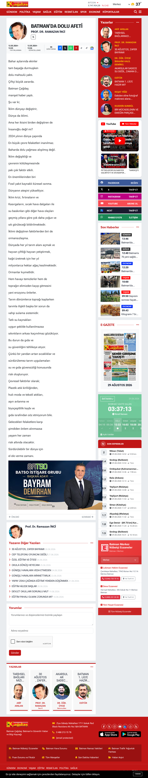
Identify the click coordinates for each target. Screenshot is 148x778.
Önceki (15, 517)
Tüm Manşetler (53, 757)
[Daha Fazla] (76, 48)
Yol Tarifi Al (129, 579)
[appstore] (108, 734)
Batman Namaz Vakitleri (90, 748)
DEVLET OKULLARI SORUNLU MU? (30, 591)
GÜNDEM (12, 11)
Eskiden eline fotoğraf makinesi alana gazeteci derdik (126, 97)
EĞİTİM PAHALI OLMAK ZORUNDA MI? (32, 596)
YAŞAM (37, 11)
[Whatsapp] (130, 726)
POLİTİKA (25, 11)
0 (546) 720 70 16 (112, 579)
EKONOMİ (94, 11)
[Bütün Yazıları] (91, 542)
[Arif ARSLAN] (19, 691)
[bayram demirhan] (55, 485)
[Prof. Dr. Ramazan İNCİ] (18, 30)
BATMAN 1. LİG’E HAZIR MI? (83, 677)
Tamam (138, 774)
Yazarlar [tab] (15, 666)
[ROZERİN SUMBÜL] (106, 109)
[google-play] (130, 734)
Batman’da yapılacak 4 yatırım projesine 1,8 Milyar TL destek (130, 269)
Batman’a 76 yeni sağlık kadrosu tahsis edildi (130, 255)
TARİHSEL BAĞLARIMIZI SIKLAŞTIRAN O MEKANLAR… (19, 677)
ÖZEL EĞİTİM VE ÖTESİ (24, 559)
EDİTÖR (83, 703)
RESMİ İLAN (71, 11)
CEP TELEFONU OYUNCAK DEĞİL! (30, 554)
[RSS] (136, 726)
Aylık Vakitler (108, 434)
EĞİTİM (58, 11)
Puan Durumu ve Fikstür (23, 757)
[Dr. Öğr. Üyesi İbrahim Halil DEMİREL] (62, 691)
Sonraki (86, 517)
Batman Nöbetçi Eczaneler (25, 748)
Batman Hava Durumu (56, 748)
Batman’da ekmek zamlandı (130, 240)
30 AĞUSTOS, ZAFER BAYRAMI (28, 549)
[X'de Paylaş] (65, 48)
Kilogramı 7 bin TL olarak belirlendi (129, 312)
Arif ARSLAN (19, 704)
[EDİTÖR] (83, 691)
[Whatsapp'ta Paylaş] (70, 48)
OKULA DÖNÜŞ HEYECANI (26, 565)
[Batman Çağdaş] (17, 4)
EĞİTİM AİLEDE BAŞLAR (24, 586)
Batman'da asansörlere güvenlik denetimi (127, 283)
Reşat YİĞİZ (121, 92)
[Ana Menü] (140, 12)
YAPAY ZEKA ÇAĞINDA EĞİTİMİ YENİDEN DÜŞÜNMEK (40, 580)
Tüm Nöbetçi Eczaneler (121, 611)
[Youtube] (120, 726)
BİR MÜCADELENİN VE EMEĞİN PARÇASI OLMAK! (126, 111)
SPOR (83, 11)
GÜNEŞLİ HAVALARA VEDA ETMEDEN (32, 570)
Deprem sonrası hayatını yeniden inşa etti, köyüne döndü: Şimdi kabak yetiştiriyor (129, 298)
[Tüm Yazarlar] (91, 666)
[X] (33, 37)
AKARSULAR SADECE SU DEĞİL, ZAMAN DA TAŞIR (62, 677)
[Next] (125, 726)
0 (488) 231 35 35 (112, 597)
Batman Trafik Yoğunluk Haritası (121, 750)
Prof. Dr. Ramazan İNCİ (48, 31)
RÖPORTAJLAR (111, 11)
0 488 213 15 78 (63, 732)
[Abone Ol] (92, 48)
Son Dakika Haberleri (88, 757)
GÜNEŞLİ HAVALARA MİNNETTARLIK (31, 575)
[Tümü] (137, 22)
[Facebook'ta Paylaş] (60, 48)
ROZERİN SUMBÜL (124, 106)
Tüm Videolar (131, 124)
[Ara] (136, 12)
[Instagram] (114, 726)
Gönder (15, 652)
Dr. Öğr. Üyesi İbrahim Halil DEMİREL (61, 705)
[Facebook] (103, 726)
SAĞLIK (47, 11)
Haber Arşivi (118, 757)
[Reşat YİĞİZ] (106, 95)
